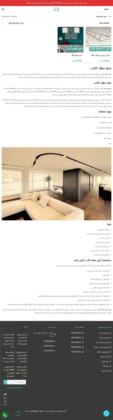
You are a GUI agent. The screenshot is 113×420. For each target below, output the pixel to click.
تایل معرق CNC (77, 55)
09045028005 (76, 337)
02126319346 (49, 351)
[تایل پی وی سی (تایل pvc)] (98, 40)
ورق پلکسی (105, 361)
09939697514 (76, 333)
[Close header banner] (3, 3)
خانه (110, 16)
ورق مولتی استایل (103, 352)
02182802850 (49, 341)
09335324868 (76, 347)
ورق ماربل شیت (104, 333)
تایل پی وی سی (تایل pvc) (100, 55)
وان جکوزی (105, 371)
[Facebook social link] (8, 411)
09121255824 (76, 352)
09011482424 (76, 342)
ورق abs (106, 366)
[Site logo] (56, 9)
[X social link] (5, 411)
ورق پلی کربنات (104, 337)
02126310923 (49, 346)
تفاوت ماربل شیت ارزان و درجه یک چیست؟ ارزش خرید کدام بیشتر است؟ (8, 340)
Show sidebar (104, 23)
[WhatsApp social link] (8, 414)
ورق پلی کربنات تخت (102, 342)
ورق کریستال (104, 356)
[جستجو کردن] (5, 382)
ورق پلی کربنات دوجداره (101, 347)
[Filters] (104, 129)
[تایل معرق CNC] (70, 40)
